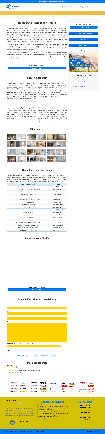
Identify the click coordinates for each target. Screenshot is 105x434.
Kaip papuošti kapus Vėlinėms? (80, 82)
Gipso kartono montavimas (32, 355)
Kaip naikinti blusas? (77, 84)
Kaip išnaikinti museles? (78, 80)
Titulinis (64, 7)
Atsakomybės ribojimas (24, 431)
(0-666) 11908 (37, 68)
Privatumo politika (35, 431)
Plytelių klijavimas (53, 355)
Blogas (82, 7)
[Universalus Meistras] (20, 6)
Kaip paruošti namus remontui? (80, 78)
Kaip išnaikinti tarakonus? (78, 86)
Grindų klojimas (20, 355)
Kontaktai (90, 7)
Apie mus (12, 431)
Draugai (17, 431)
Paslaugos (72, 7)
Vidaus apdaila (44, 355)
